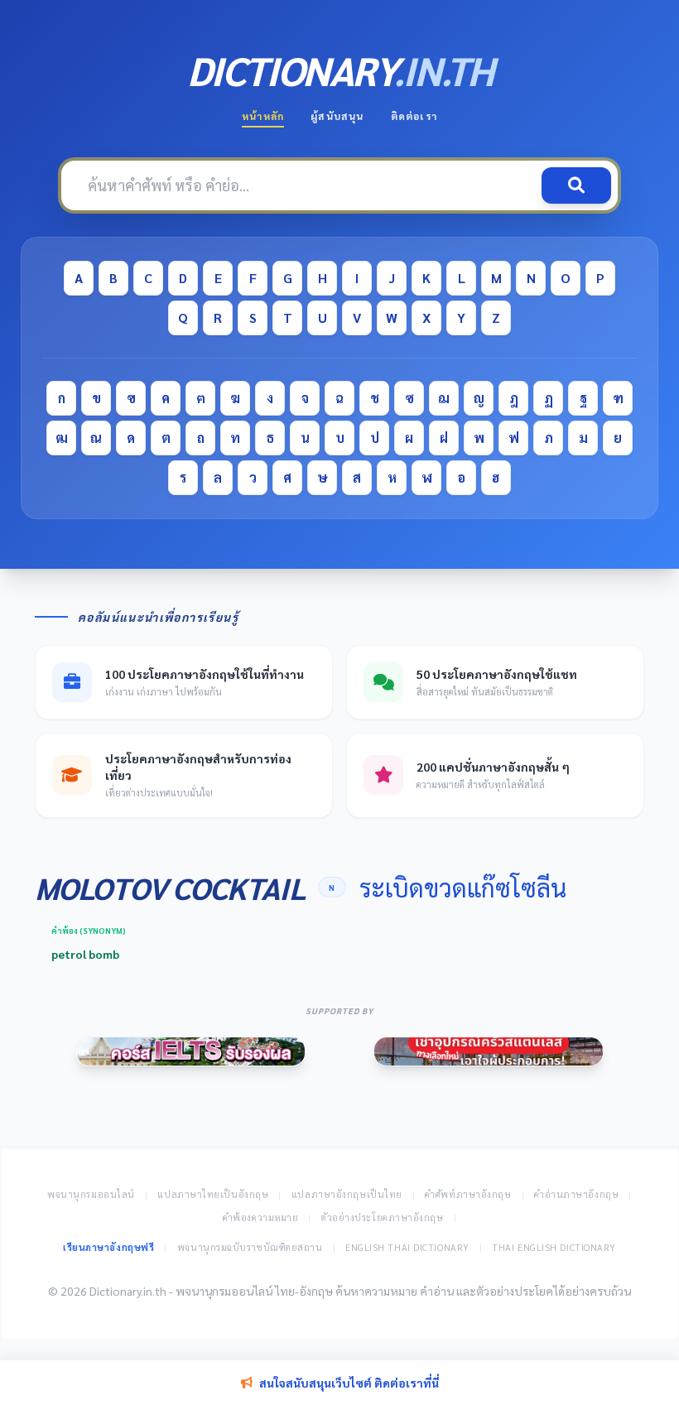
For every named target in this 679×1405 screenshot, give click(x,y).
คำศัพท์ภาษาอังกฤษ (468, 1194)
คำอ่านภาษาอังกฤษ (576, 1194)
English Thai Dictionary (407, 1247)
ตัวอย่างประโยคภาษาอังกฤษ (382, 1217)
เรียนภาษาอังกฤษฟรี (108, 1247)
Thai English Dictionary (554, 1247)
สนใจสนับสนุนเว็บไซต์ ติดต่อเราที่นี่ (349, 1382)
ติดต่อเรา (414, 116)
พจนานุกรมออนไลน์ (91, 1194)
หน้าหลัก (263, 116)
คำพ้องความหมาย (261, 1217)
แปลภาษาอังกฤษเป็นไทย (346, 1194)
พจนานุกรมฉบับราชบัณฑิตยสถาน (250, 1247)
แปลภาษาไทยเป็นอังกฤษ (212, 1194)
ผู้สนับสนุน (337, 116)
